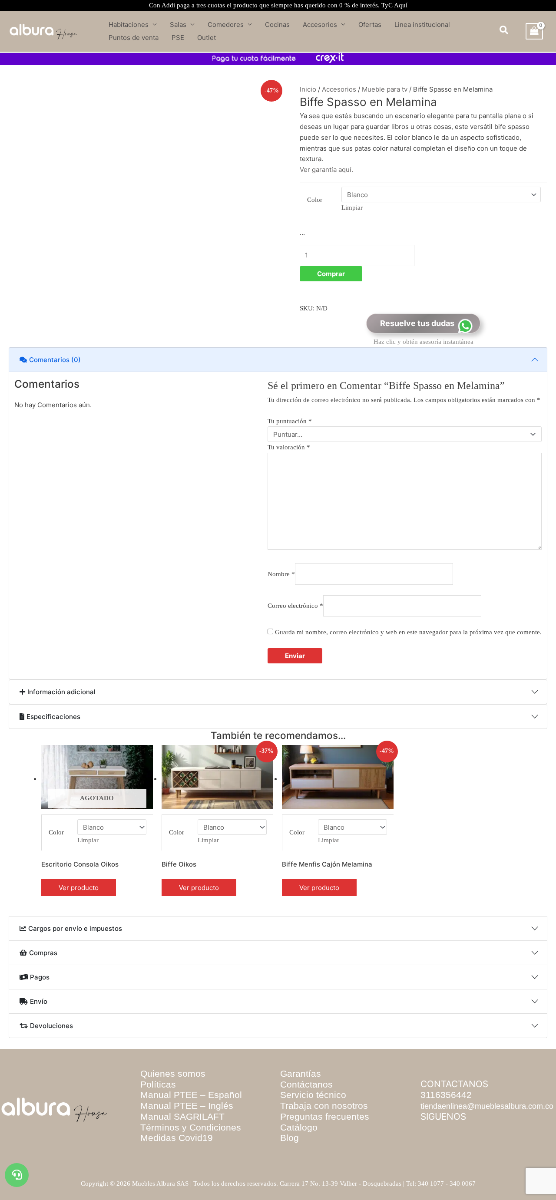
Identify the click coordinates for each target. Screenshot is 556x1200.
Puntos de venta (134, 37)
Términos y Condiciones (190, 1146)
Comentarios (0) (55, 363)
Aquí (400, 5)
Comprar (352, 270)
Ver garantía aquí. (326, 179)
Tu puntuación (46, 461)
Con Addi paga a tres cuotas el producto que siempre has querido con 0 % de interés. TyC (278, 5)
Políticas (158, 1103)
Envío (38, 1005)
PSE (178, 37)
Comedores (226, 24)
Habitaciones (129, 24)
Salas (178, 24)
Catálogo (299, 1146)
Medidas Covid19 (176, 1156)
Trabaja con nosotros (324, 1124)
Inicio (307, 89)
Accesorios (320, 24)
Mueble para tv (378, 89)
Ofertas (369, 24)
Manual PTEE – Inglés (186, 1124)
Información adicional (61, 639)
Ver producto (46, 862)
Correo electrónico (311, 540)
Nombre (39, 540)
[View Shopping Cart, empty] (534, 31)
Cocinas (277, 24)
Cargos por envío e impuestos (75, 910)
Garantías (300, 1092)
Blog (289, 1156)
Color (308, 201)
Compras (43, 942)
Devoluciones (51, 1037)
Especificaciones (53, 671)
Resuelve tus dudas (417, 313)
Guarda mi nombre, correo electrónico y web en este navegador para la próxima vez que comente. (166, 579)
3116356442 (446, 1113)
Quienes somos (172, 1092)
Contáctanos (306, 1103)
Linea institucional (422, 24)
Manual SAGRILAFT (182, 1135)
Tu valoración (50, 483)
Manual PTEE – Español (191, 1113)
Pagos (40, 973)
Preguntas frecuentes (324, 1135)
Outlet (206, 37)
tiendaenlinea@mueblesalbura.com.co (486, 1124)
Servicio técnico (313, 1113)
